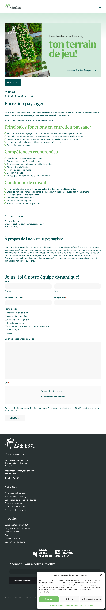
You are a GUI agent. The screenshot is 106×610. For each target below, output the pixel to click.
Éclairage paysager (13, 503)
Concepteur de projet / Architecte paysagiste (28, 326)
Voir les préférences (91, 599)
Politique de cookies (56, 605)
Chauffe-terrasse (13, 531)
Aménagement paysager (18, 319)
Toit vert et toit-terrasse (16, 510)
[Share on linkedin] (18, 96)
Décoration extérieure (15, 542)
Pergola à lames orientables (17, 528)
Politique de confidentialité (74, 605)
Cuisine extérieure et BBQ (17, 525)
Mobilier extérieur (13, 538)
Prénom (8, 291)
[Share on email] (32, 96)
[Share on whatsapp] (22, 96)
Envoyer (15, 418)
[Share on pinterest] (15, 96)
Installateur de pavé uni (18, 313)
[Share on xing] (28, 96)
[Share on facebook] (5, 96)
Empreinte (89, 605)
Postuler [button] (12, 82)
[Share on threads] (12, 96)
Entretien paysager (16, 323)
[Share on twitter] (8, 96)
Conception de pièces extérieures (20, 500)
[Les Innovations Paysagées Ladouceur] (14, 6)
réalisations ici (47, 120)
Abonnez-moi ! (23, 580)
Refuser (69, 599)
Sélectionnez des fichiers (53, 396)
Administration (14, 329)
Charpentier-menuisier (17, 316)
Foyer (7, 535)
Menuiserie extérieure (15, 506)
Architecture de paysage (16, 496)
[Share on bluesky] (25, 96)
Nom (56, 291)
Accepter (49, 599)
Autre (9, 333)
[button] (101, 575)
